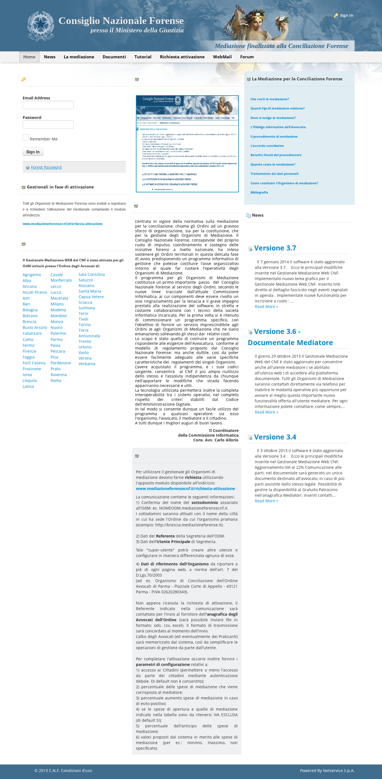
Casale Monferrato (61, 277)
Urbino (86, 347)
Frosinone (32, 368)
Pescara (58, 351)
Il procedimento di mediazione (274, 136)
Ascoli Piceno (35, 292)
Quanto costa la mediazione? (273, 164)
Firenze (29, 351)
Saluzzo (86, 280)
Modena (59, 309)
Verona (86, 358)
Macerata (60, 298)
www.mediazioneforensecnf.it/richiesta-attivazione (63, 224)
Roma (56, 380)
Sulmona (87, 307)
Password (32, 117)
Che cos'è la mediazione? (270, 99)
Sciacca (85, 302)
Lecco (56, 286)
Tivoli (83, 319)
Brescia (29, 321)
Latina (29, 386)
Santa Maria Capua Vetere (92, 293)
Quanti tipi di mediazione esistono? (278, 108)
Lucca (56, 292)
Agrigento (32, 274)
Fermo (29, 345)
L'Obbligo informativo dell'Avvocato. (278, 127)
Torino (85, 324)
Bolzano (31, 315)
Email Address (36, 98)
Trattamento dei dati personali (274, 173)
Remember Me (44, 139)
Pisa (54, 357)
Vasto (84, 352)
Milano (58, 304)
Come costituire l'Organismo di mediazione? (284, 183)
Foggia (29, 357)
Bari (26, 304)
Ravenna (59, 374)
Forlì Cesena (34, 362)
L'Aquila (30, 380)
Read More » (266, 306)
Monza (57, 321)
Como (28, 339)
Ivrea (27, 374)
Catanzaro (33, 333)
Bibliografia (259, 192)
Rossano (86, 285)
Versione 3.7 (274, 247)
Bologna (30, 309)
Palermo (59, 333)
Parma (57, 339)
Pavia (55, 345)
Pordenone (61, 362)
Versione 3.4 (274, 436)
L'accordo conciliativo (267, 146)
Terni (84, 313)
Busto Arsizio (35, 327)
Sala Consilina (92, 274)
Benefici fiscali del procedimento (276, 155)
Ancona (30, 286)
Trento (85, 341)
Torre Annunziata (89, 333)
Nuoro (57, 327)
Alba (27, 280)
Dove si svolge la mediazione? (273, 118)
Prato (56, 368)
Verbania (87, 363)
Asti (26, 298)
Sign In (346, 15)
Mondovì (59, 315)
